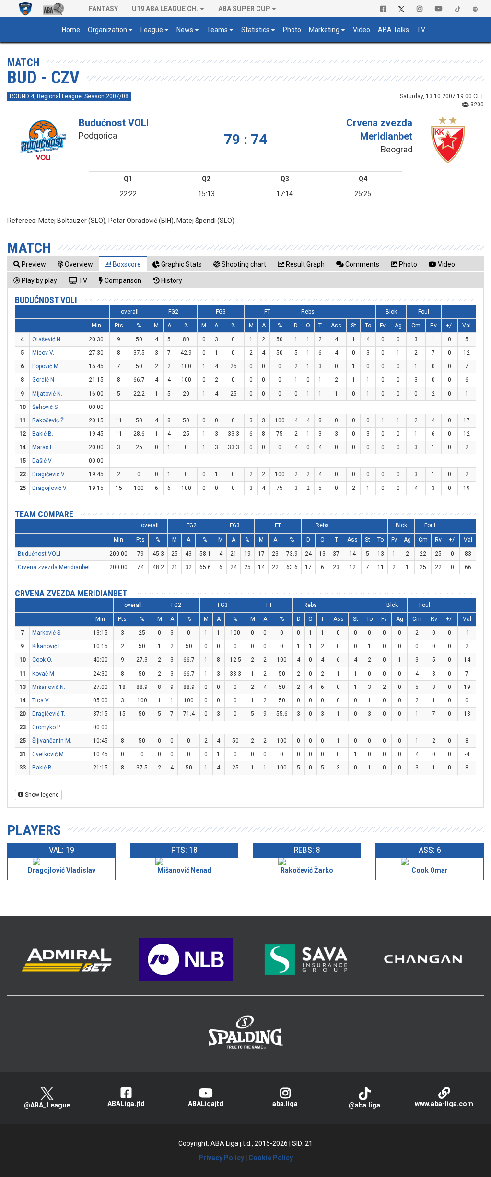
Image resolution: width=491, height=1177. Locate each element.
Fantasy (103, 8)
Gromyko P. (46, 727)
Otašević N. (47, 339)
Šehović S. (45, 407)
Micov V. (43, 353)
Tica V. (41, 700)
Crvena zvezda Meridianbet (54, 567)
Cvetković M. (48, 754)
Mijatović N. (47, 393)
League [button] (151, 30)
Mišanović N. (48, 687)
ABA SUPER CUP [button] (244, 8)
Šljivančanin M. (51, 740)
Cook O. (42, 659)
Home (71, 30)
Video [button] (361, 30)
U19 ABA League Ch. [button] (165, 8)
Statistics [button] (255, 30)
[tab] (30, 264)
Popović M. (46, 366)
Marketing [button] (324, 30)
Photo (292, 30)
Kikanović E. (47, 646)
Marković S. (47, 632)
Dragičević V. (49, 474)
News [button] (184, 30)
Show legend (41, 795)
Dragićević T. (48, 714)
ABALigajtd (205, 1103)
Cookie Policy (270, 1158)
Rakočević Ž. (48, 420)
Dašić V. (42, 460)
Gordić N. (44, 379)
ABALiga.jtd (126, 1103)
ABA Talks (393, 30)
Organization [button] (107, 30)
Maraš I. (42, 447)
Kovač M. (44, 673)
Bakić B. (42, 434)
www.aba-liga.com (444, 1103)
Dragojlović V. (50, 488)
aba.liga (285, 1103)
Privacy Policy (221, 1158)
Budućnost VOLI (114, 122)
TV (421, 30)
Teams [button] (217, 30)
